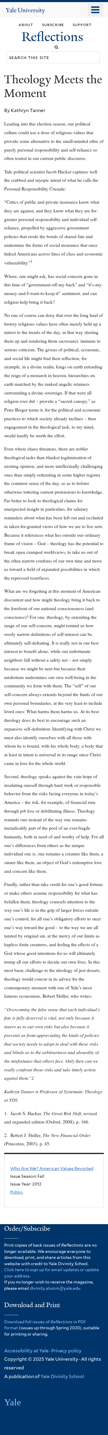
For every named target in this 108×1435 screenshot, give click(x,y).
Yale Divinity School (62, 1376)
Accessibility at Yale (26, 1351)
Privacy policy (66, 1351)
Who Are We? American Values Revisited (51, 1168)
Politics (16, 1192)
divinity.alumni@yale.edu (55, 1288)
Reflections (54, 36)
